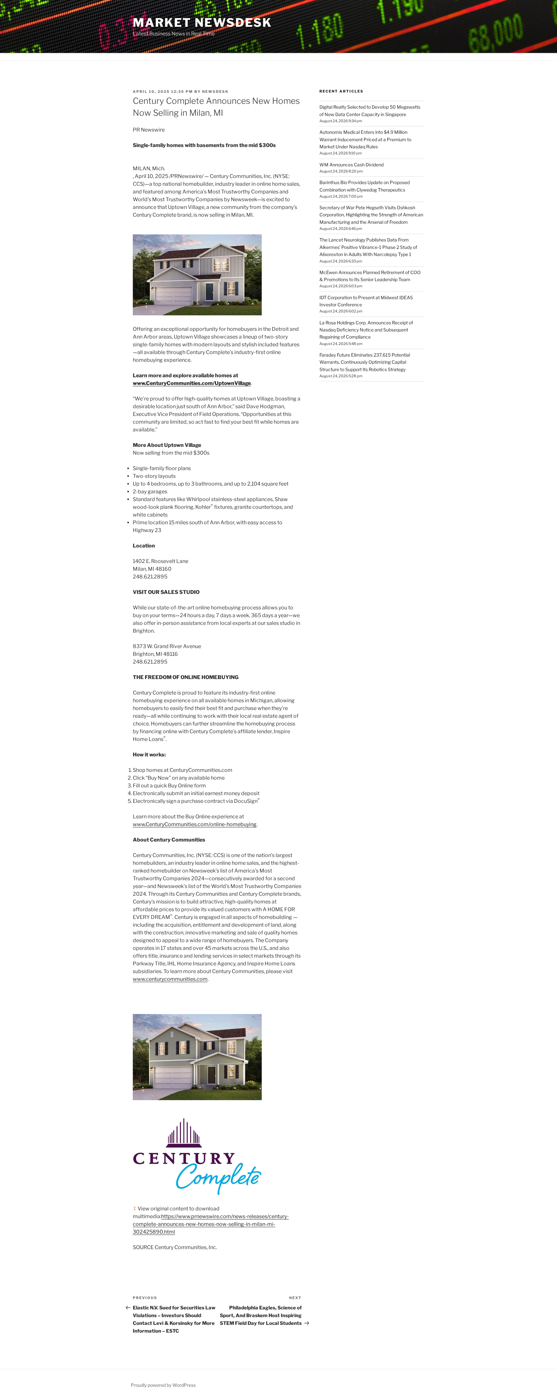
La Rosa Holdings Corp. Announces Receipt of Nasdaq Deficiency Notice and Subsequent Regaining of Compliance (366, 330)
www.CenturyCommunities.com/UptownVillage (192, 383)
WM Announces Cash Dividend (351, 164)
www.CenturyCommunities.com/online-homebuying (195, 824)
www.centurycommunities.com (170, 979)
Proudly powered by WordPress (163, 1385)
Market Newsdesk (202, 22)
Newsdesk (215, 91)
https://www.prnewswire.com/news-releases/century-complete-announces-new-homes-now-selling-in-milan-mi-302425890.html (211, 1224)
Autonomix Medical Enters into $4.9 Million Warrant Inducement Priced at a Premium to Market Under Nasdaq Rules (365, 139)
